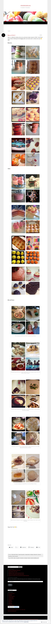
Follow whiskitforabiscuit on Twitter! (16, 609)
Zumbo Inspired (15, 556)
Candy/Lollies (27, 554)
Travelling (10, 556)
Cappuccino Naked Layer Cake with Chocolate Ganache (19, 575)
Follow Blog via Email (12, 577)
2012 (12, 558)
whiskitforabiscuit (25, 5)
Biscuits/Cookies (15, 554)
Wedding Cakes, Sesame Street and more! (16, 573)
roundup (25, 558)
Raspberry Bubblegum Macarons (15, 570)
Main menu (25, 22)
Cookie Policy (26, 621)
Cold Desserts (11, 598)
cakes (14, 558)
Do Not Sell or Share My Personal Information (30, 619)
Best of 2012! (11, 35)
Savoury (39, 554)
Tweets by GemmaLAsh (12, 611)
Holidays (31, 554)
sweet (32, 558)
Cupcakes (18, 558)
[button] (25, 59)
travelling (35, 558)
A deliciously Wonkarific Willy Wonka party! (16, 574)
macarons (22, 558)
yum (38, 558)
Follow (10, 584)
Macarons (35, 554)
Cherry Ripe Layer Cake (13, 571)
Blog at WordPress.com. (17, 619)
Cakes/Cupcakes (21, 554)
